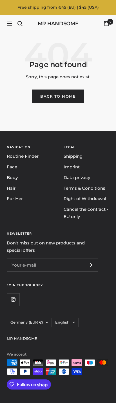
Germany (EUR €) (26, 322)
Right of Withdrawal (85, 198)
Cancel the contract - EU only (86, 213)
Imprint (72, 167)
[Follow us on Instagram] (13, 299)
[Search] (20, 23)
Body (12, 177)
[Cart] (106, 23)
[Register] (90, 265)
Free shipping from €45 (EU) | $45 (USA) (58, 7)
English (62, 322)
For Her (15, 198)
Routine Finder (23, 156)
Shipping (73, 156)
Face (12, 167)
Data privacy (77, 177)
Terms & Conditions (84, 188)
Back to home (58, 96)
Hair (11, 188)
